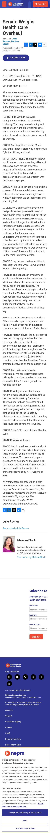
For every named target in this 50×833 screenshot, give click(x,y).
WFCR (13, 697)
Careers (8, 728)
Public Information (13, 745)
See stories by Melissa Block (31, 557)
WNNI (39, 697)
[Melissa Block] (9, 544)
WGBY (7, 697)
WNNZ (19, 697)
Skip (25, 820)
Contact (8, 716)
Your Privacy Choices (25, 828)
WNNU (25, 697)
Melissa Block (26, 540)
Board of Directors (13, 739)
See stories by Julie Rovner (16, 528)
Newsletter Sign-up (13, 722)
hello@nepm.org (17, 705)
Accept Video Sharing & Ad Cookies (25, 813)
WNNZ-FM (32, 697)
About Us (9, 710)
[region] (25, 790)
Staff (7, 733)
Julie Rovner (10, 40)
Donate (41, 4)
